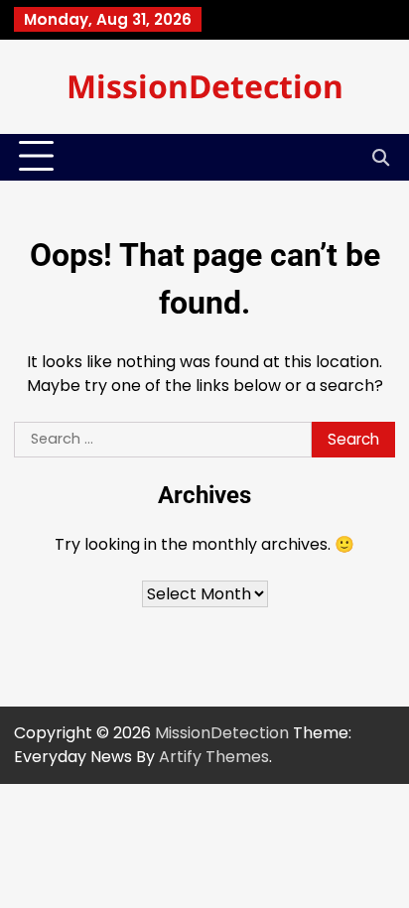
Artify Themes (214, 756)
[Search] (380, 157)
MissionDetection (205, 86)
